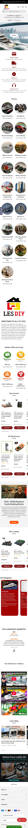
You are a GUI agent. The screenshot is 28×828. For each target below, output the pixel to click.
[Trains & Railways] (7, 168)
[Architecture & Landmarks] (21, 187)
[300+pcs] (7, 357)
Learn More (14, 522)
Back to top (14, 784)
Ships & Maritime (7, 116)
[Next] (24, 599)
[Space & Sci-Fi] (7, 209)
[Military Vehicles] (21, 168)
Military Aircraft (7, 155)
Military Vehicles (21, 175)
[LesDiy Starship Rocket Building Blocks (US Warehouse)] (7, 446)
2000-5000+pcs (20, 364)
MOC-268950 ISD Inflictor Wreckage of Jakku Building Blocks (6, 415)
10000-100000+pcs (21, 385)
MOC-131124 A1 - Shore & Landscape (19, 552)
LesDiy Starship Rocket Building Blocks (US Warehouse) (5, 458)
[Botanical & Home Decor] (7, 272)
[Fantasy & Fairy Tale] (7, 250)
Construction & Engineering (7, 196)
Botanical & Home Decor (7, 280)
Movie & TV (20, 216)
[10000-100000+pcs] (21, 376)
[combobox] (14, 11)
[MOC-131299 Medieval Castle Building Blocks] (7, 542)
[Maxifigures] (21, 108)
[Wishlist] (20, 6)
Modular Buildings (7, 135)
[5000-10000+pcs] (7, 376)
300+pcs (7, 364)
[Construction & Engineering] (7, 187)
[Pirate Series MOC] (7, 229)
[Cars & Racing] (21, 128)
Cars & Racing (20, 135)
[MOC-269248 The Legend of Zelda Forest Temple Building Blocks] (19, 404)
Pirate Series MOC (7, 237)
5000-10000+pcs (7, 384)
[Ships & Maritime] (7, 108)
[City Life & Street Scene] (21, 229)
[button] (22, 6)
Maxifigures (20, 116)
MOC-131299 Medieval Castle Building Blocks (5, 553)
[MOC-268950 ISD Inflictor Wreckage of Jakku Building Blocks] (7, 404)
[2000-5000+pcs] (21, 357)
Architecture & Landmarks (20, 196)
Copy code (17, 20)
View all (14, 395)
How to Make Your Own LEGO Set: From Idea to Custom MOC (13, 742)
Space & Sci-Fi (7, 216)
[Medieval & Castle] (21, 147)
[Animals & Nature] (21, 250)
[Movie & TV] (21, 209)
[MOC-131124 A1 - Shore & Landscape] (19, 542)
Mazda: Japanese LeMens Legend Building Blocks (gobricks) (18, 458)
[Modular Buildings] (7, 128)
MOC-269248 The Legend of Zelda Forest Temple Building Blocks (19, 415)
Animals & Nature (20, 258)
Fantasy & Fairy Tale (7, 259)
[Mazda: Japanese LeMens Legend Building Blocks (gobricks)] (19, 446)
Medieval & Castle (20, 155)
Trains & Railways (7, 175)
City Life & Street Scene (20, 238)
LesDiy (5, 824)
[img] (14, 634)
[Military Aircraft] (7, 147)
